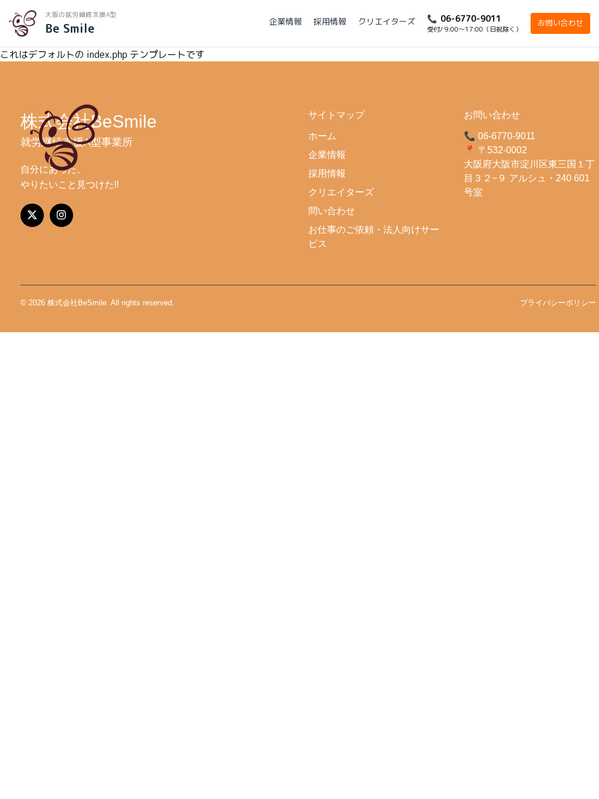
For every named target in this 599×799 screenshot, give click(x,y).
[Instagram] (61, 215)
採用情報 (330, 21)
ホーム (322, 136)
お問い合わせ (560, 23)
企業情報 (285, 21)
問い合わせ (331, 211)
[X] (32, 215)
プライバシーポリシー (558, 302)
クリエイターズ (386, 21)
